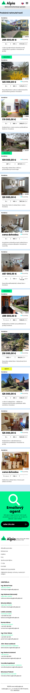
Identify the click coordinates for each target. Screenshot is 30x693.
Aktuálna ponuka (6, 548)
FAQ (2, 557)
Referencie (4, 551)
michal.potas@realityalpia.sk (10, 589)
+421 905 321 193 (6, 637)
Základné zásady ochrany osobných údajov (13, 573)
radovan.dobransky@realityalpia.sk (11, 598)
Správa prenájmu (6, 560)
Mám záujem (8, 524)
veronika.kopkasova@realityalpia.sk (12, 667)
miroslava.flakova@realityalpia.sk (11, 676)
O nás (3, 563)
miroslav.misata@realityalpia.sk (10, 607)
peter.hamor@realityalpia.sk (9, 639)
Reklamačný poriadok (8, 569)
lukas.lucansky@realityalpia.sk (10, 617)
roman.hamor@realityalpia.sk (10, 628)
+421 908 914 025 (6, 616)
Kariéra (3, 554)
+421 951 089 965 (6, 656)
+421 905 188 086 (6, 626)
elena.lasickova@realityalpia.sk (10, 648)
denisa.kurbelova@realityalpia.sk (11, 658)
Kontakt (3, 566)
